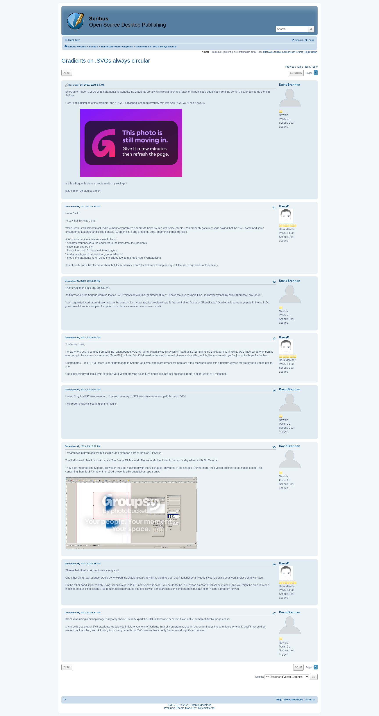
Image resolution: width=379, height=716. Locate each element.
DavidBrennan (289, 84)
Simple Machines (201, 705)
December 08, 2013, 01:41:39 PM (82, 563)
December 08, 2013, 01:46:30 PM (82, 612)
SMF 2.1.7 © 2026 (178, 705)
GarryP (284, 206)
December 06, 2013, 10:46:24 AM (86, 85)
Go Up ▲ (310, 699)
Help (279, 699)
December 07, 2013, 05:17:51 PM (82, 446)
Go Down (296, 72)
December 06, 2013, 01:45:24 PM (82, 206)
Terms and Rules (293, 699)
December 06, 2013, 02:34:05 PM (82, 337)
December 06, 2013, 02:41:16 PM (82, 389)
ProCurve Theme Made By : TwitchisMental (189, 708)
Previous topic (294, 66)
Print (66, 72)
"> (65, 699)
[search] (311, 29)
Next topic (311, 66)
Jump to (259, 676)
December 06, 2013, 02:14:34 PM (82, 281)
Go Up (298, 667)
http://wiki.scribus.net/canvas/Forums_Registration (290, 51)
